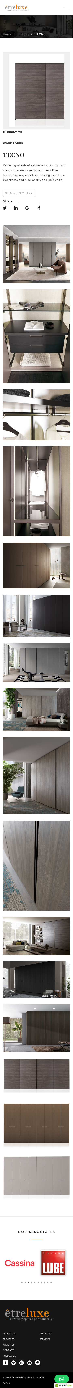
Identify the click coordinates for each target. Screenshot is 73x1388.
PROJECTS (8, 1339)
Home (7, 34)
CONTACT (8, 1350)
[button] (61, 1379)
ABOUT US (9, 1344)
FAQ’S (6, 1383)
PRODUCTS (9, 1333)
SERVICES (45, 1339)
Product (23, 34)
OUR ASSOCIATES (36, 1232)
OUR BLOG (45, 1333)
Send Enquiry (19, 193)
